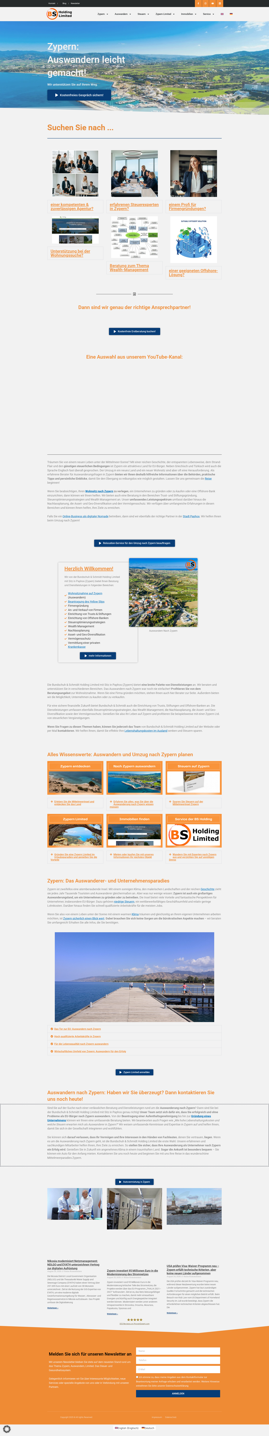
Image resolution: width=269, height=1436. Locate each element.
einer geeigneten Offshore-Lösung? (193, 272)
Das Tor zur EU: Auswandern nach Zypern (77, 1028)
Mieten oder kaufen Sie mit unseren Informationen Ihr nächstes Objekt (133, 856)
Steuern (142, 14)
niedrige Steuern (124, 901)
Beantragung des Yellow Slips (86, 601)
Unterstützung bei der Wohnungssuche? (70, 253)
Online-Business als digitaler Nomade (86, 516)
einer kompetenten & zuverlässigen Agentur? (72, 206)
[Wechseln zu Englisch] (222, 14)
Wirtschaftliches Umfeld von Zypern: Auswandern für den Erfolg (90, 1051)
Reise (208, 478)
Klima (135, 914)
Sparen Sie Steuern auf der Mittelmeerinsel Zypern (188, 803)
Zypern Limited (163, 14)
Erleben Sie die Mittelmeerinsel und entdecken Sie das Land (74, 803)
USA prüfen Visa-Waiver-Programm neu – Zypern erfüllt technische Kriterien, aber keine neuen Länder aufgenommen (193, 1269)
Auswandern (121, 14)
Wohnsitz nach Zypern (99, 491)
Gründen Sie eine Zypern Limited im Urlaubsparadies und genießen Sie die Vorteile (74, 857)
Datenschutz (170, 1417)
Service (207, 14)
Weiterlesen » (52, 1308)
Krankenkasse (77, 646)
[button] (75, 206)
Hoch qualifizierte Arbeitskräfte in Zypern (77, 1036)
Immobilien (187, 14)
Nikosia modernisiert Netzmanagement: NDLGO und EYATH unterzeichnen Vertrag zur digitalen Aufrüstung (73, 1264)
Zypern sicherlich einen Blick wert (83, 918)
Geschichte (208, 889)
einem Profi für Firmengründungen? (187, 206)
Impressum (157, 1417)
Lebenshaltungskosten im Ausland (146, 730)
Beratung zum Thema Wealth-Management (129, 267)
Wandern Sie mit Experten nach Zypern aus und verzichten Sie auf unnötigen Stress (192, 857)
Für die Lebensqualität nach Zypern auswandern (81, 1043)
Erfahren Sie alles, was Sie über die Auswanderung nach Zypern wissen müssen (131, 804)
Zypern (101, 14)
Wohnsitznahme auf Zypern (85, 593)
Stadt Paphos (191, 516)
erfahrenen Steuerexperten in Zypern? (134, 206)
